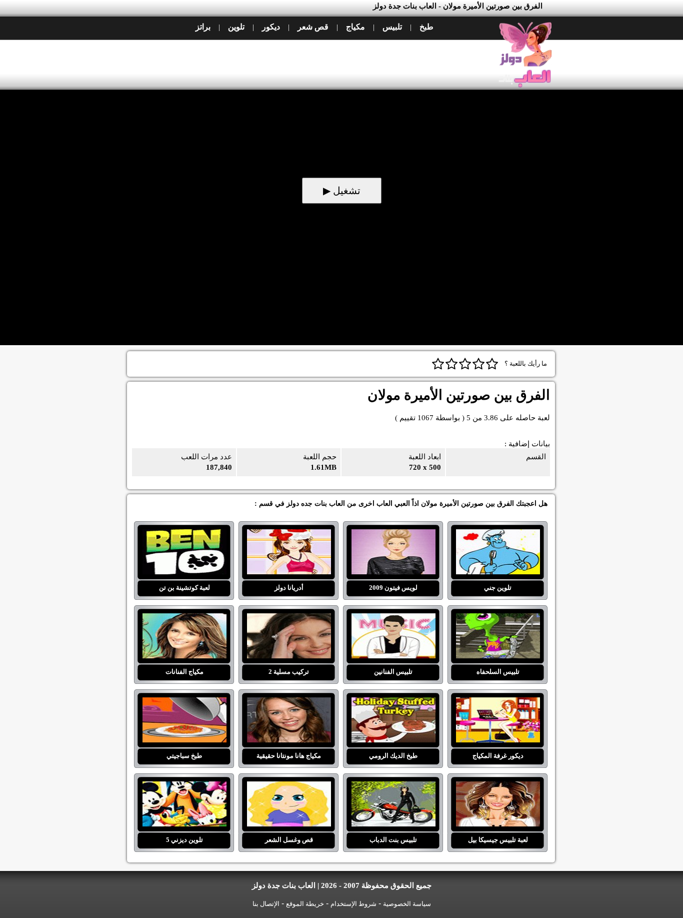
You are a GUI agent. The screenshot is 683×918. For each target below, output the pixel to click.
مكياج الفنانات (184, 619)
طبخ (427, 27)
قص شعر (313, 27)
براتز (203, 27)
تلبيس (392, 27)
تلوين (236, 27)
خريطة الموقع (305, 903)
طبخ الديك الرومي (393, 703)
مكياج (355, 27)
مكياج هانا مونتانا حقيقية (289, 703)
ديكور (271, 27)
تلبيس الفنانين (393, 619)
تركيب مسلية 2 (289, 619)
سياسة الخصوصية (407, 903)
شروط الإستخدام (353, 903)
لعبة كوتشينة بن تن (184, 535)
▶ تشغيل (341, 190)
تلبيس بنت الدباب (393, 787)
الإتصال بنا (266, 903)
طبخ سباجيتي (184, 703)
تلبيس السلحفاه (497, 619)
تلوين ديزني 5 (184, 787)
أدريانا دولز (289, 535)
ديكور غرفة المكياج (497, 703)
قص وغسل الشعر (289, 787)
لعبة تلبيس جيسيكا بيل (497, 787)
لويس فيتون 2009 (393, 535)
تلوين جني (497, 535)
